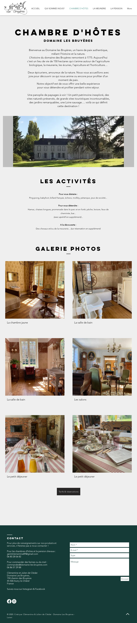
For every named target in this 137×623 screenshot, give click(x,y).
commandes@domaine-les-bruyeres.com (27, 564)
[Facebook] (9, 601)
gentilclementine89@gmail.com (22, 554)
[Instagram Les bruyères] (14, 601)
